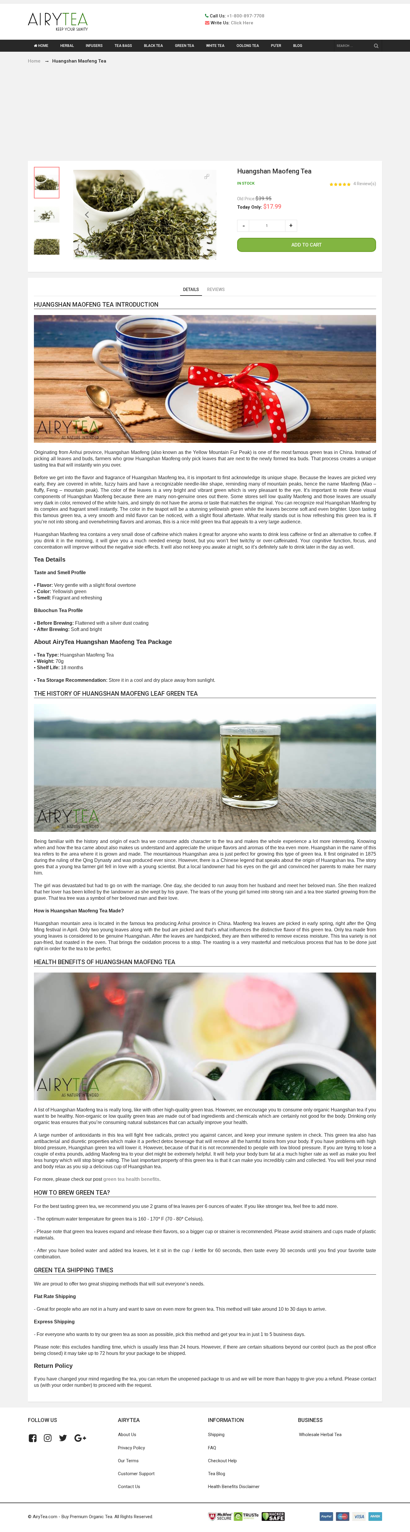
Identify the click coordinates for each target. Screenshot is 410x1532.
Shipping (216, 1434)
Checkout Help (222, 1460)
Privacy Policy (131, 1448)
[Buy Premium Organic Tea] (58, 22)
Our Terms (128, 1460)
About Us (127, 1434)
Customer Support (136, 1473)
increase (291, 226)
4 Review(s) (364, 183)
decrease (243, 226)
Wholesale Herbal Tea (320, 1434)
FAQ (212, 1448)
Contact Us (129, 1486)
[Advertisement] (205, 110)
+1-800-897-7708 (245, 16)
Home (34, 61)
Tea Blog (216, 1473)
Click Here (242, 23)
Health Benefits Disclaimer (234, 1486)
